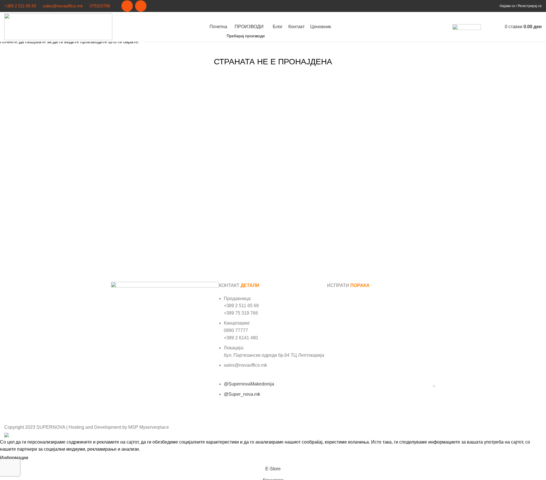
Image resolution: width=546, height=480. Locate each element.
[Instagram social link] (140, 6)
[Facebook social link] (127, 6)
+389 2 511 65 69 (20, 5)
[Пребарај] (486, 26)
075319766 (100, 5)
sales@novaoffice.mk (63, 5)
